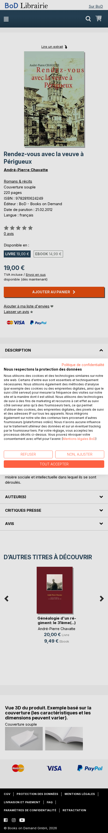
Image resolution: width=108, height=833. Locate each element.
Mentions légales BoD (79, 439)
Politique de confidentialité (83, 365)
